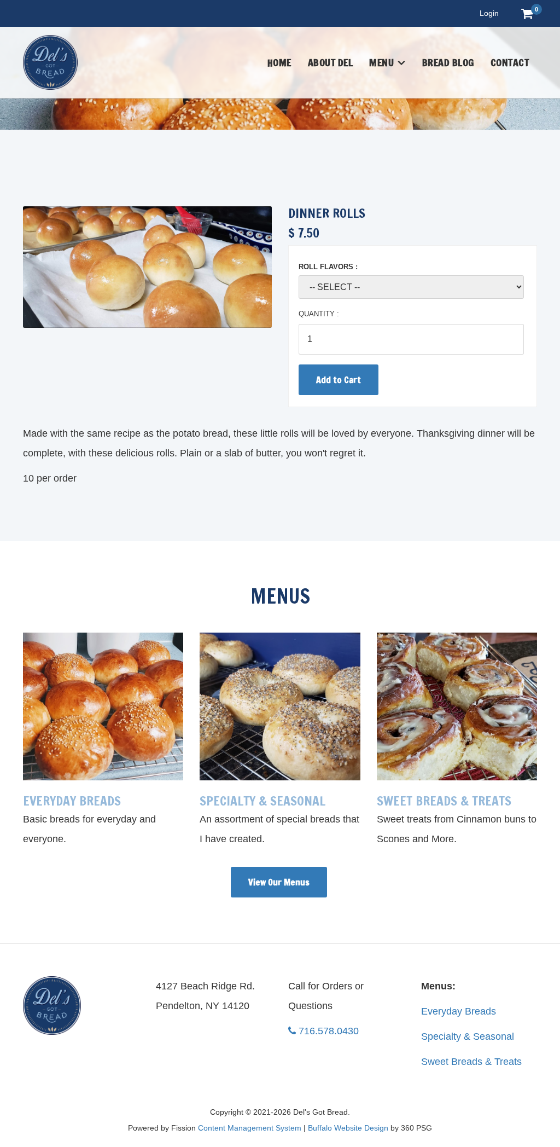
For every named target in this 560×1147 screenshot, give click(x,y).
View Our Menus (279, 882)
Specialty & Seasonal (467, 1036)
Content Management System (249, 1127)
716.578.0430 (329, 1031)
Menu (381, 62)
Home (279, 62)
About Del (330, 62)
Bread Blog (448, 62)
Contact (510, 62)
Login (489, 13)
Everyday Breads (458, 1011)
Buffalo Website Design (348, 1127)
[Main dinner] (147, 266)
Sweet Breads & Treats (471, 1061)
